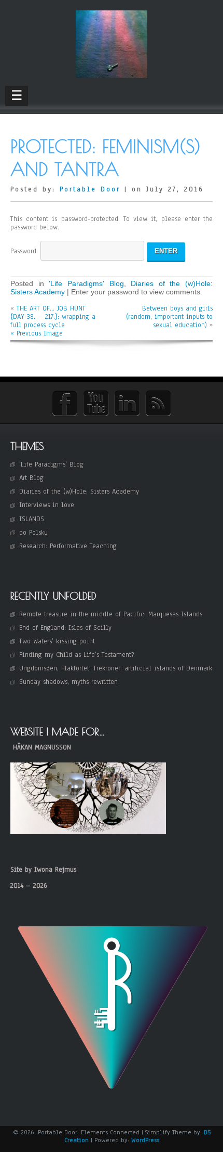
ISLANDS (31, 519)
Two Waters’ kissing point (57, 641)
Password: (25, 251)
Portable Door (90, 189)
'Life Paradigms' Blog (86, 283)
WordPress (145, 1140)
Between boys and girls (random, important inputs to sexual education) (169, 317)
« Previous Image (36, 333)
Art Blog (31, 478)
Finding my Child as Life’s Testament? (76, 654)
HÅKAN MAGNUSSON (42, 747)
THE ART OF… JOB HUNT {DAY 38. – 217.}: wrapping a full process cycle (52, 317)
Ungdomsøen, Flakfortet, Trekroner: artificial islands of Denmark (115, 668)
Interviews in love (46, 505)
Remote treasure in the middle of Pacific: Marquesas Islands (110, 614)
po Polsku (33, 532)
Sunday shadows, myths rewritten (68, 682)
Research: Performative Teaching (68, 546)
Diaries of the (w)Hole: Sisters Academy (79, 491)
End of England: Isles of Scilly (65, 627)
